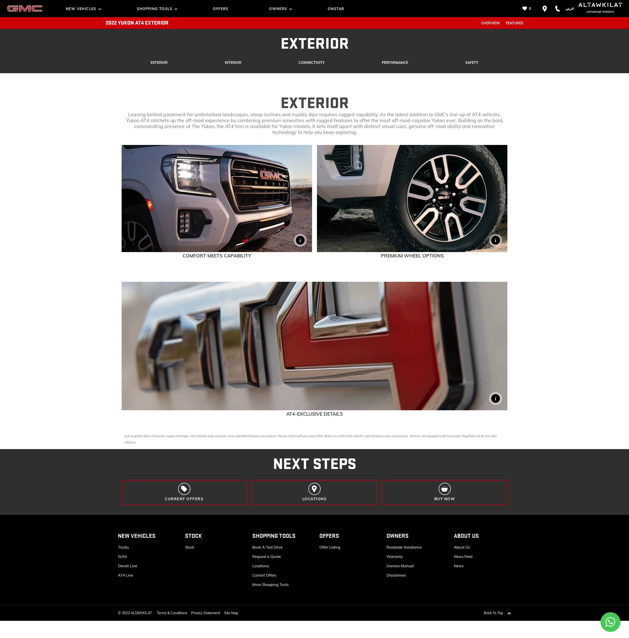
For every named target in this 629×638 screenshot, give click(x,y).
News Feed (463, 556)
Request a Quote (266, 556)
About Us (462, 547)
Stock (189, 547)
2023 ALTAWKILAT (137, 613)
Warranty (394, 556)
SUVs (122, 556)
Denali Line (127, 566)
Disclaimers (396, 575)
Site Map (231, 613)
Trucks (123, 547)
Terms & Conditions (172, 613)
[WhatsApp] (610, 622)
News (458, 566)
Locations (260, 566)
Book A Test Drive (267, 547)
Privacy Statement (205, 613)
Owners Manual (400, 566)
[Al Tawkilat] (24, 8)
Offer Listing (329, 547)
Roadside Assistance (404, 547)
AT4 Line (125, 575)
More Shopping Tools (270, 584)
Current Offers (264, 575)
